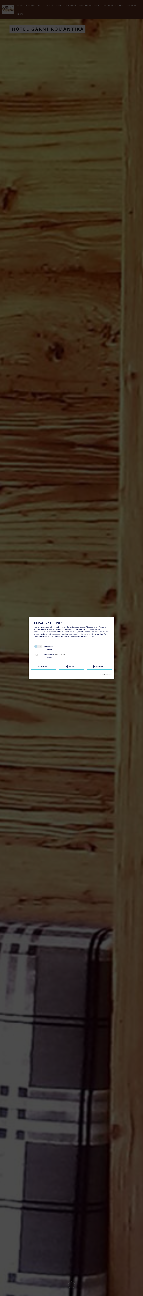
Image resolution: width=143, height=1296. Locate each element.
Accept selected (43, 667)
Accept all (99, 667)
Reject (71, 667)
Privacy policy (89, 636)
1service (48, 649)
